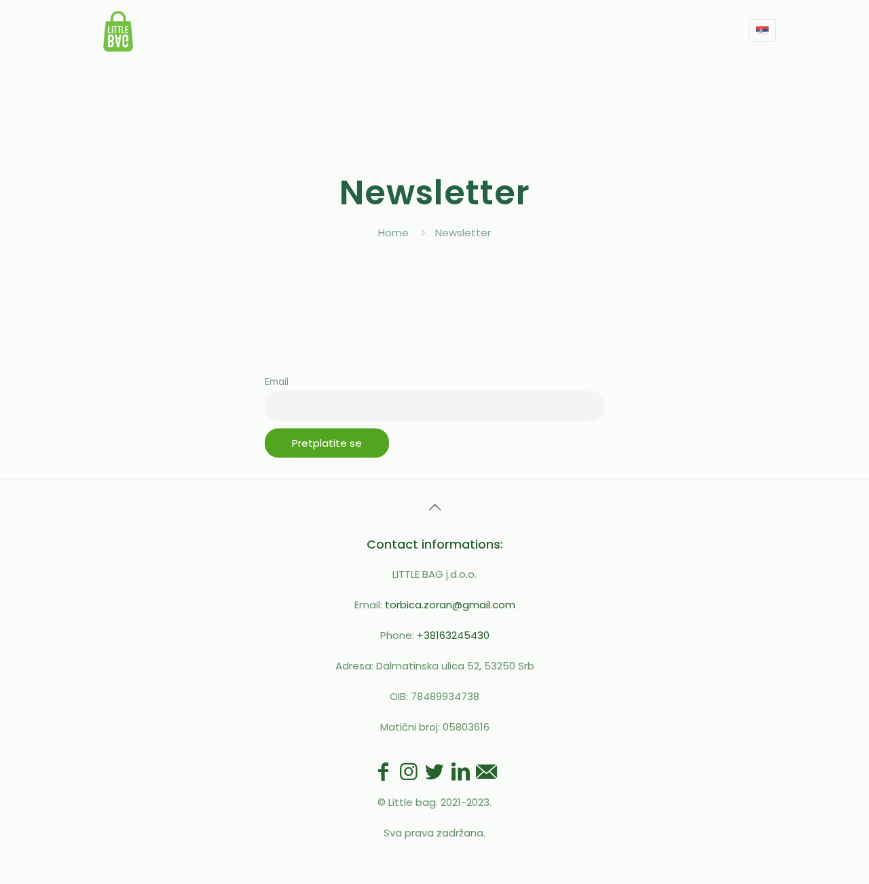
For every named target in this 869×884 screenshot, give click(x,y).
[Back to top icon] (434, 507)
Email (277, 381)
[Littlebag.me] (118, 30)
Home (393, 232)
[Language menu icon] (762, 30)
